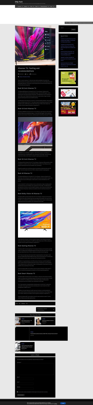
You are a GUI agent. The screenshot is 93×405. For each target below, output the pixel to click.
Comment (19, 362)
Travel (36, 6)
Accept (63, 403)
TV (26, 303)
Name (18, 377)
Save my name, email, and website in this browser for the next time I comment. (33, 391)
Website (18, 386)
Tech (31, 6)
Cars (51, 6)
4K (19, 303)
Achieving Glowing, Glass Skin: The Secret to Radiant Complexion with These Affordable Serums (67, 53)
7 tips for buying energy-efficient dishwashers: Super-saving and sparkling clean (27, 347)
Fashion (25, 6)
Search (62, 27)
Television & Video (26, 76)
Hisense (23, 303)
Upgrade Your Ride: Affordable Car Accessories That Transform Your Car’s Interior (68, 59)
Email (18, 382)
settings (55, 403)
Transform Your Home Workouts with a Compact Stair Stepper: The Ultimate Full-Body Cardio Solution (68, 40)
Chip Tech (19, 2)
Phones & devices (44, 6)
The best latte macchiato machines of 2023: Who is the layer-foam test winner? (44, 333)
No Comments (33, 74)
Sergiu (27, 74)
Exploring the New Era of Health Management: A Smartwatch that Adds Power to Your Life (68, 64)
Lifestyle (19, 6)
